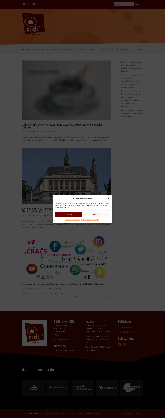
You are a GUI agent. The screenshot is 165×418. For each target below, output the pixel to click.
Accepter (68, 214)
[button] (109, 198)
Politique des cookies (72, 220)
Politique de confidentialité (90, 220)
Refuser (96, 214)
